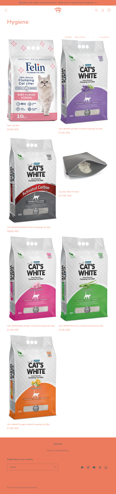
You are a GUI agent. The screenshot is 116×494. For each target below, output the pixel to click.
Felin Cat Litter (13, 125)
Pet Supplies (17, 487)
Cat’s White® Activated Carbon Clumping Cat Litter (29, 227)
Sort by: (68, 37)
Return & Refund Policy (58, 450)
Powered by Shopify (30, 487)
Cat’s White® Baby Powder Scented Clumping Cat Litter (31, 326)
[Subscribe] (55, 467)
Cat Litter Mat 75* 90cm (69, 192)
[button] (6, 10)
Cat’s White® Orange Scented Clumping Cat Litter (28, 424)
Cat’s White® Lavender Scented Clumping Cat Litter (81, 129)
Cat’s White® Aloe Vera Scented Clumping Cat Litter (81, 326)
